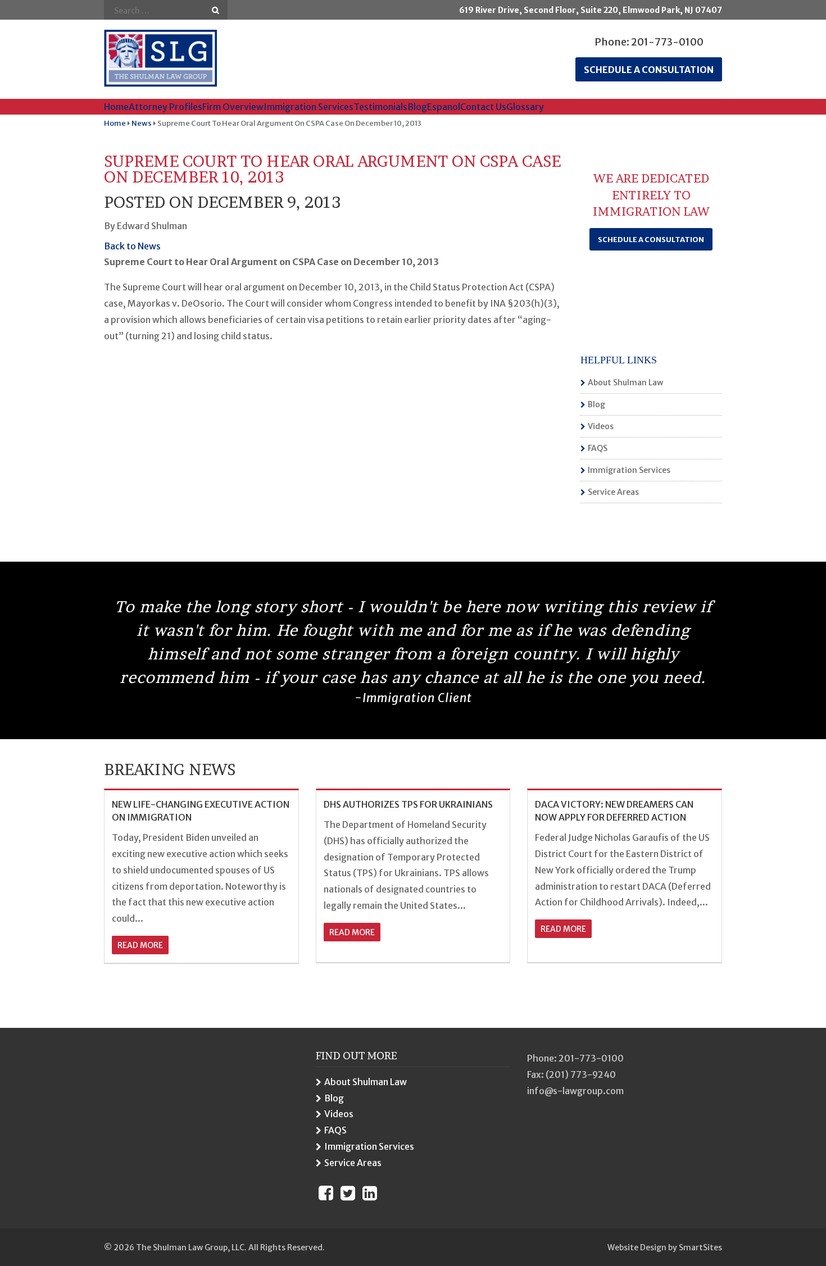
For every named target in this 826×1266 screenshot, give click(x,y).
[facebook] (326, 1193)
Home (116, 106)
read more (140, 945)
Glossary (525, 106)
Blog (417, 106)
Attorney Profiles (165, 106)
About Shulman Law (625, 382)
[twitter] (348, 1193)
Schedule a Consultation (651, 239)
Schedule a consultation (649, 69)
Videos (601, 426)
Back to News (132, 246)
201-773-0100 (667, 41)
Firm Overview (233, 106)
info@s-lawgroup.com (575, 1090)
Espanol (443, 106)
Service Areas (613, 492)
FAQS (597, 448)
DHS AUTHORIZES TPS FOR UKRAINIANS (408, 804)
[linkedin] (369, 1193)
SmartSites (700, 1247)
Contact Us (483, 106)
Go (215, 10)
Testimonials (380, 106)
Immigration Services (308, 106)
